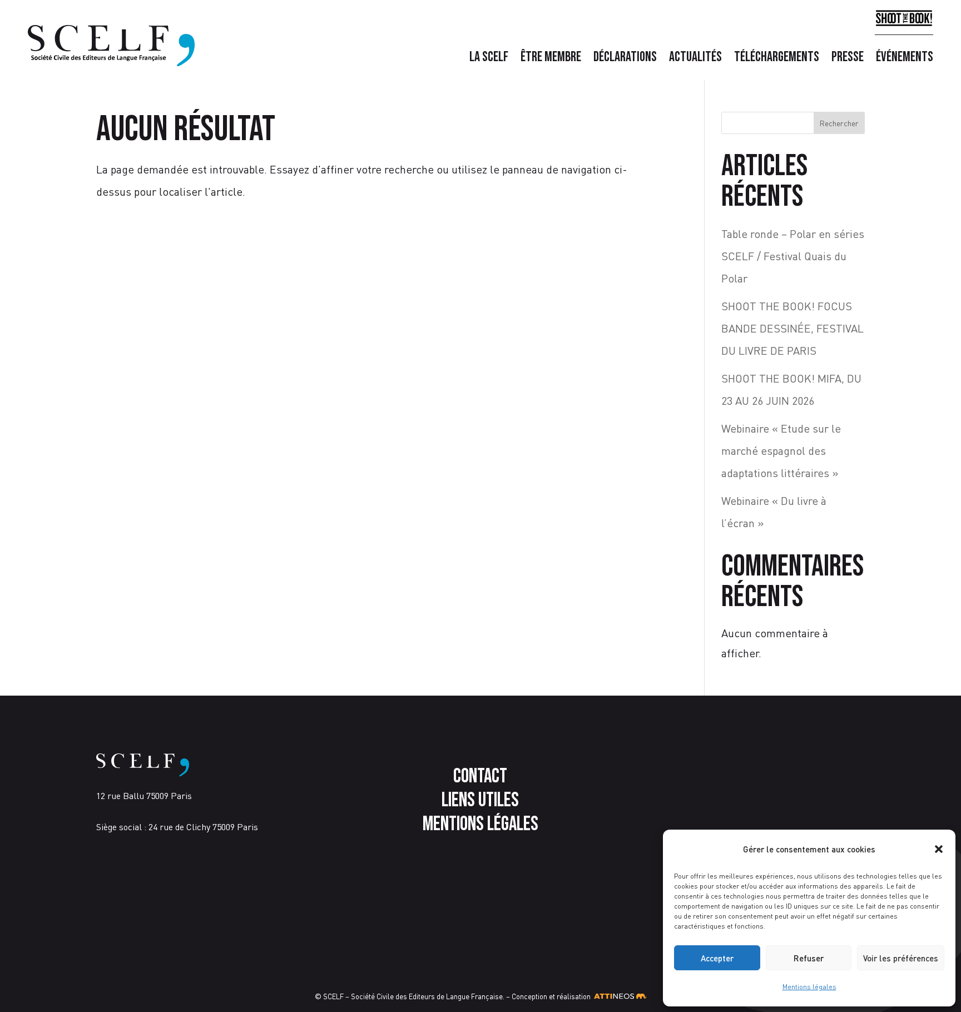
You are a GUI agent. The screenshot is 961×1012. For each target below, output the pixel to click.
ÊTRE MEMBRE (551, 59)
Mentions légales (809, 987)
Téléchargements (776, 59)
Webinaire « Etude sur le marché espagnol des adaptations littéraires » (781, 450)
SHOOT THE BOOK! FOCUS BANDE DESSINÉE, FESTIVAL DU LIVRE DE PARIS (792, 328)
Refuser (809, 958)
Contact (480, 776)
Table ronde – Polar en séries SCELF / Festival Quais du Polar (792, 256)
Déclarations (625, 59)
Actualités (695, 59)
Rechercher (839, 123)
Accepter (717, 958)
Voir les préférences (900, 958)
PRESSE (847, 59)
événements (904, 59)
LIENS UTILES (480, 800)
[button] (938, 849)
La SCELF (488, 59)
